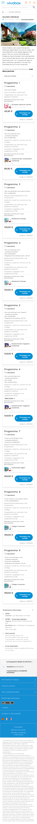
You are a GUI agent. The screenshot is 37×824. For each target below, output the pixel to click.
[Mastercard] (12, 703)
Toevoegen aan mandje (24, 114)
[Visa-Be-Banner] (7, 703)
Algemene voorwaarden (18, 730)
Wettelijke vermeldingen (18, 732)
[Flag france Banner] (10, 719)
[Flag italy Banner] (6, 719)
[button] (3, 33)
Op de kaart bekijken (27, 19)
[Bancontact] (2, 703)
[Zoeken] (34, 7)
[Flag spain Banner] (2, 719)
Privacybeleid (18, 727)
